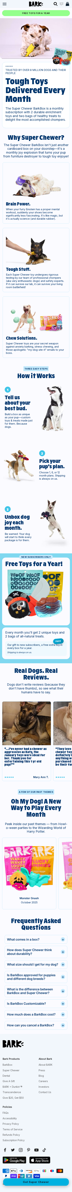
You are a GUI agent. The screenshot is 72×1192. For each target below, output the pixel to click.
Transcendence (12, 1092)
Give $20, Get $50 (13, 1097)
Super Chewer (11, 1070)
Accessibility (10, 1118)
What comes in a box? (35, 939)
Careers (43, 1081)
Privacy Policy (11, 1123)
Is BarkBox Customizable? (35, 1003)
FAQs (6, 1112)
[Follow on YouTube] (36, 1150)
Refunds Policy (11, 1134)
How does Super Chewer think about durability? (35, 952)
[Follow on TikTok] (44, 1150)
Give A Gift (9, 1081)
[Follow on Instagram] (20, 1150)
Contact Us (45, 1092)
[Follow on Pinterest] (28, 1150)
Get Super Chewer (36, 1182)
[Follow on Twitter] (12, 1150)
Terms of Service (13, 1129)
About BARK (45, 1064)
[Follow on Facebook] (5, 1150)
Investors (44, 1086)
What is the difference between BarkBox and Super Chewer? (35, 991)
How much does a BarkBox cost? (35, 1014)
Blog (41, 1075)
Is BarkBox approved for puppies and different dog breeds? (35, 977)
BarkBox (7, 1064)
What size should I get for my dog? (35, 964)
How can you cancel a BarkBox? (35, 1025)
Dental (6, 1075)
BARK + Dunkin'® (12, 1086)
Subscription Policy (14, 1140)
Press (42, 1070)
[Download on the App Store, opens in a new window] (39, 1160)
